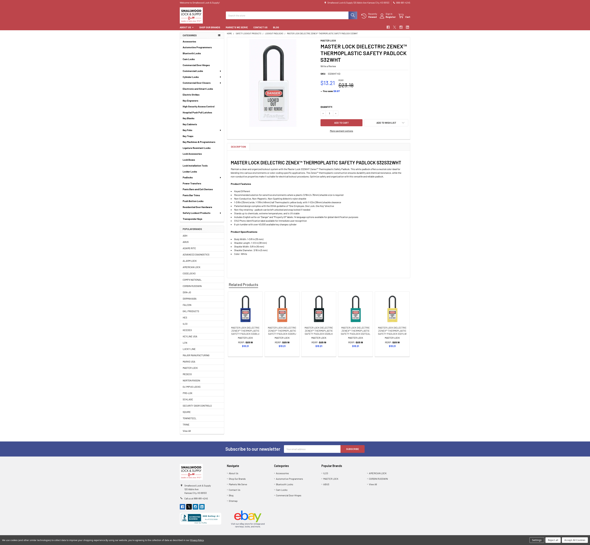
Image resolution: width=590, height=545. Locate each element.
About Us (185, 27)
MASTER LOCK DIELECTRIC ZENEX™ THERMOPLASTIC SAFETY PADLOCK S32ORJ (282, 330)
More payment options (341, 130)
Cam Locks (189, 59)
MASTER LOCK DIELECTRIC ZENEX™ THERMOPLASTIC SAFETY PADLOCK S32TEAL (355, 330)
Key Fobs (187, 130)
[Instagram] (401, 27)
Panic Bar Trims (191, 195)
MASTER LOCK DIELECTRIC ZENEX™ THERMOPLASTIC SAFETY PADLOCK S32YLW (392, 330)
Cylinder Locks (191, 77)
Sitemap (233, 500)
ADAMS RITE (189, 248)
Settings (537, 540)
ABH (185, 235)
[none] (273, 83)
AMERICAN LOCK (191, 267)
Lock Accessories (192, 153)
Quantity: (327, 106)
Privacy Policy (197, 540)
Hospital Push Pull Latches (197, 112)
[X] (394, 27)
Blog (276, 27)
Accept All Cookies (574, 540)
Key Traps (188, 136)
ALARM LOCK (190, 260)
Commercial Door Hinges (196, 65)
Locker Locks (190, 171)
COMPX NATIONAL (192, 279)
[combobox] (291, 15)
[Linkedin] (407, 27)
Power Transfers (192, 183)
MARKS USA (189, 361)
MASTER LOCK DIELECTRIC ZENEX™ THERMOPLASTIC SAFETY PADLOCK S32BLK (319, 330)
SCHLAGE (188, 399)
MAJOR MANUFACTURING (196, 355)
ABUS (186, 241)
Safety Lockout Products (196, 213)
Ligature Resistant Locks (196, 148)
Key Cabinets (190, 124)
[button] (386, 122)
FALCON (187, 304)
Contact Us (260, 27)
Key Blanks (188, 118)
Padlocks (188, 177)
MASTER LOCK (190, 367)
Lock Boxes (189, 159)
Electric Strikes (191, 94)
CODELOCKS (189, 273)
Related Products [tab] (243, 284)
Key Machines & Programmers (199, 142)
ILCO (185, 323)
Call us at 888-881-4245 (196, 498)
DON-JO (187, 292)
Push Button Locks (193, 201)
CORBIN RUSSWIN (192, 285)
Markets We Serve (237, 27)
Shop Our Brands (209, 27)
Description (238, 146)
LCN (185, 342)
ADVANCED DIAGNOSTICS (196, 254)
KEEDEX (187, 330)
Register (391, 16)
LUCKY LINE (189, 348)
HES (185, 317)
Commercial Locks (193, 71)
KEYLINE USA (190, 336)
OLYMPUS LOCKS (192, 386)
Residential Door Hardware (197, 207)
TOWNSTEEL (189, 418)
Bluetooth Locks (192, 53)
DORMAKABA (190, 298)
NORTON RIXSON (191, 380)
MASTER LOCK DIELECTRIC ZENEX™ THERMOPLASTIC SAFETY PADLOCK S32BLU (245, 330)
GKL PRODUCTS (191, 311)
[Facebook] (388, 27)
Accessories (189, 41)
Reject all (553, 540)
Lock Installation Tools (195, 165)
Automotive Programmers (197, 47)
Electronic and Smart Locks (198, 88)
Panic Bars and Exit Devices (198, 189)
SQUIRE (187, 411)
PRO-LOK (187, 393)
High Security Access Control (198, 106)
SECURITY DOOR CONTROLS (197, 405)
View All (187, 430)
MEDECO (187, 374)
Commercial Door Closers (196, 82)
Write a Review (328, 66)
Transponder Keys (192, 219)
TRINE (186, 424)
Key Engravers (190, 100)
